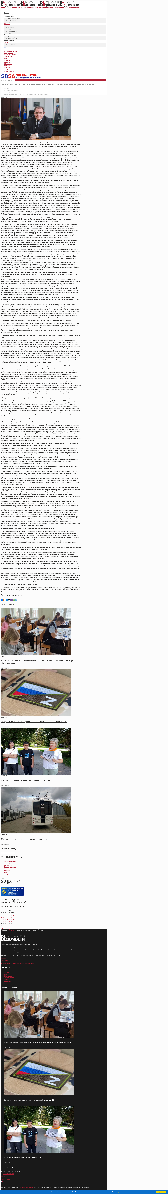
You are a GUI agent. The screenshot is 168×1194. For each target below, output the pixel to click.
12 (5, 919)
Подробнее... (119, 1192)
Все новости (4, 958)
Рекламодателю (9, 978)
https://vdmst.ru (5, 1179)
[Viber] (11, 600)
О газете (6, 974)
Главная (6, 88)
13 (7, 919)
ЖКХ (5, 58)
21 (9, 921)
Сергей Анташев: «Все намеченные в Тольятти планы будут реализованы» (26, 94)
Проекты (7, 60)
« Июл (2, 928)
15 (11, 919)
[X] (9, 600)
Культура (7, 67)
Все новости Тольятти (11, 90)
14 (9, 919)
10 (1, 919)
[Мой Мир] (7, 600)
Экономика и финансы (11, 51)
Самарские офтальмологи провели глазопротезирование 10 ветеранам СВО (34, 722)
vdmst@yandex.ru (6, 1176)
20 (7, 921)
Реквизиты (7, 981)
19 (5, 921)
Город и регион (8, 53)
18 (3, 921)
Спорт (6, 69)
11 (3, 919)
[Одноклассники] (4, 600)
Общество (7, 62)
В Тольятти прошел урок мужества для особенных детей (25, 780)
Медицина (7, 66)
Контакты (7, 983)
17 (1, 921)
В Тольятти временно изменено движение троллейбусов (26, 839)
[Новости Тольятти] (40, 8)
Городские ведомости (26, 1187)
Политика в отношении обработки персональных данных (18, 963)
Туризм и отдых (9, 71)
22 (11, 921)
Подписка (7, 979)
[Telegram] (16, 600)
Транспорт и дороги (10, 55)
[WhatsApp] (14, 600)
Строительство (8, 56)
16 (14, 919)
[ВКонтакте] (2, 600)
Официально (8, 976)
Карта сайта (4, 960)
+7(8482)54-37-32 (8, 1174)
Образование (8, 64)
